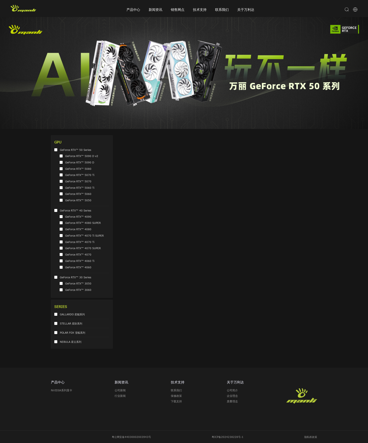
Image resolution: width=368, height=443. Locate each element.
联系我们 (222, 9)
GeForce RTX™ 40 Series (75, 210)
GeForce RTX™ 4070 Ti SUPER (84, 235)
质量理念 (232, 401)
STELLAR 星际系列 (71, 323)
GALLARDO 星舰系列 (72, 314)
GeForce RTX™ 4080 (78, 229)
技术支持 (200, 9)
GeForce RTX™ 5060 (78, 193)
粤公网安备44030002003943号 (131, 436)
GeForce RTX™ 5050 (78, 200)
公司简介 (232, 390)
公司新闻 (120, 390)
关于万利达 (245, 9)
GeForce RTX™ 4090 (78, 216)
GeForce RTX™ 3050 (78, 283)
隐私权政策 (310, 436)
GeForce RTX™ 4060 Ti (79, 260)
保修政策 (176, 395)
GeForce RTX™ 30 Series (75, 277)
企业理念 (232, 395)
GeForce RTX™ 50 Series (75, 149)
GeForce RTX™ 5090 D (79, 162)
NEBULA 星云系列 (70, 341)
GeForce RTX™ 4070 (78, 254)
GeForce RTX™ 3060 (78, 289)
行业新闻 (120, 395)
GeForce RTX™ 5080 (78, 168)
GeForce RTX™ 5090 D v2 (81, 155)
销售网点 (177, 9)
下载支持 (176, 401)
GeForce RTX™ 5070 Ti (79, 174)
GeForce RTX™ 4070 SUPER (83, 248)
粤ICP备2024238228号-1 (227, 436)
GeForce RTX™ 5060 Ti (79, 187)
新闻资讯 (155, 9)
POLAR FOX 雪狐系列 (72, 332)
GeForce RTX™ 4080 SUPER (83, 222)
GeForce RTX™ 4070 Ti (79, 241)
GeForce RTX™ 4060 (78, 267)
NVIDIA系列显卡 (61, 390)
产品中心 (133, 9)
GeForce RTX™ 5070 (78, 181)
